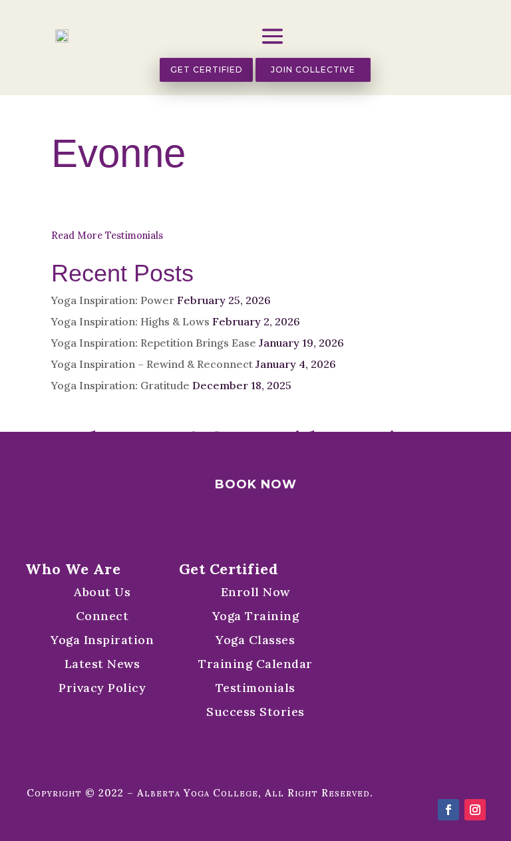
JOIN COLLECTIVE (313, 70)
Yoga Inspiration (102, 639)
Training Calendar (255, 663)
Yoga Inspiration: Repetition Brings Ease (153, 342)
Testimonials (255, 687)
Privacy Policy (102, 687)
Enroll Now (255, 591)
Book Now (256, 484)
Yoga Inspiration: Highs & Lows (130, 321)
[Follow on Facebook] (448, 809)
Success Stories (255, 711)
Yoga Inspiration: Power (112, 300)
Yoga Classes (255, 639)
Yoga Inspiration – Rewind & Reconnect (152, 364)
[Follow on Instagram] (475, 809)
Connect (102, 615)
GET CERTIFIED (206, 70)
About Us (102, 591)
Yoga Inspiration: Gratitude (120, 385)
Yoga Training (255, 615)
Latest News (102, 663)
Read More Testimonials (107, 236)
